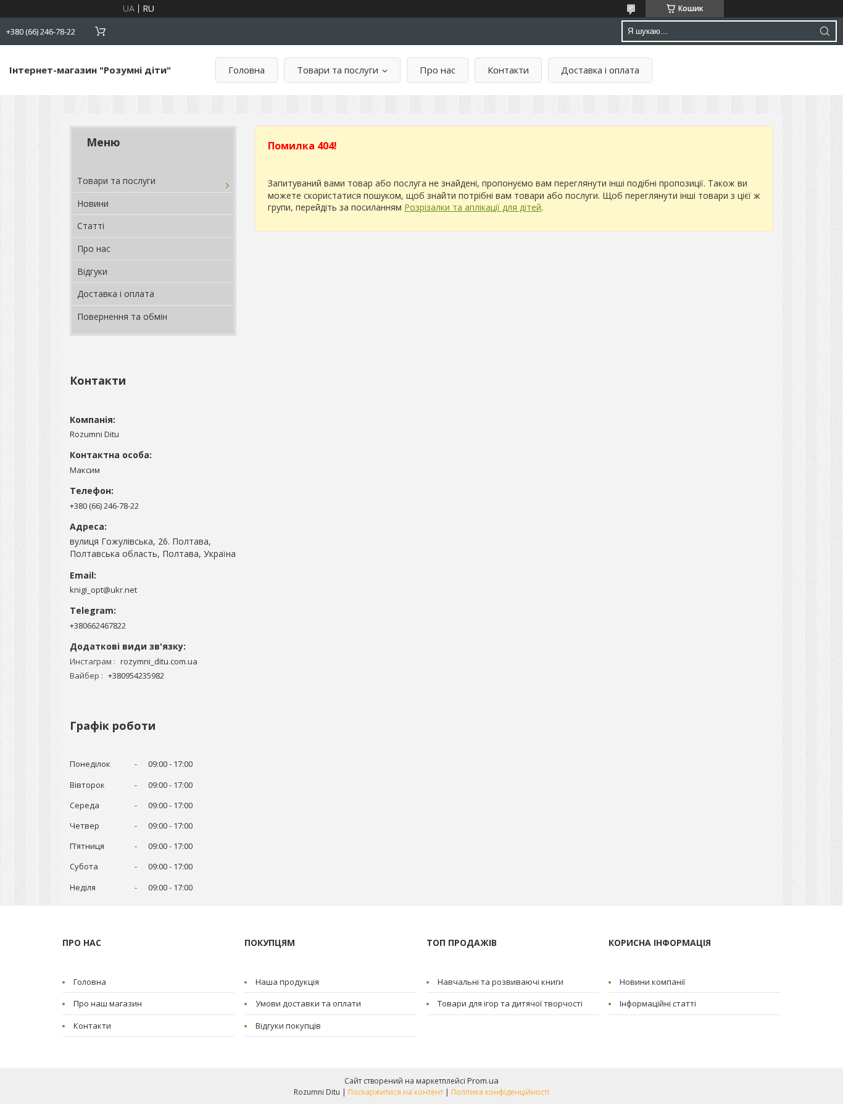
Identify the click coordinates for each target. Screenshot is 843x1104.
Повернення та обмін (122, 316)
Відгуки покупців (288, 1025)
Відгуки (92, 271)
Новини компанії (652, 981)
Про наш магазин (107, 1003)
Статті (90, 226)
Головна (246, 70)
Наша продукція (287, 981)
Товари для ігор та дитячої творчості (510, 1003)
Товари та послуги (337, 70)
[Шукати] (824, 31)
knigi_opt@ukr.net (103, 589)
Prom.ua (483, 1080)
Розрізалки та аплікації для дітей (472, 207)
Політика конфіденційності (500, 1092)
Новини (93, 203)
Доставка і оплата (600, 70)
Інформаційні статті (658, 1003)
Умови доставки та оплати (308, 1003)
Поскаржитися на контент (395, 1092)
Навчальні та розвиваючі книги (500, 981)
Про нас (437, 70)
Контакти (508, 70)
